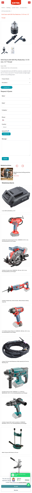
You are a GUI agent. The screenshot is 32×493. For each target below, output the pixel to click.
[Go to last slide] (17, 166)
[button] (29, 23)
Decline (16, 490)
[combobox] (3, 120)
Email (3, 103)
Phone (3, 117)
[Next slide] (23, 166)
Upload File (5, 131)
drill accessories (13, 67)
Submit (5, 158)
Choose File (6, 134)
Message (4, 139)
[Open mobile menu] (2, 2)
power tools (7, 67)
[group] (16, 174)
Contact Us (6, 87)
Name (3, 96)
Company (4, 110)
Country (4, 124)
